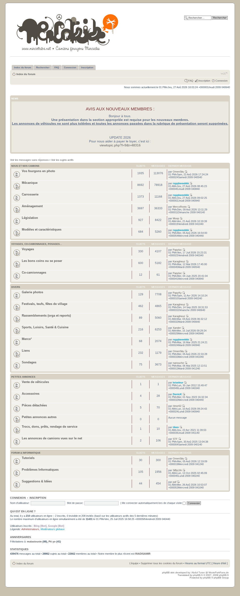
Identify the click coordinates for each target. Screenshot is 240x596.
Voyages (28, 249)
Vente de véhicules (35, 382)
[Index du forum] (67, 32)
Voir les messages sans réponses (29, 160)
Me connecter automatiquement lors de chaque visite (152, 503)
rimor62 (177, 406)
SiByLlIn (177, 470)
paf (174, 481)
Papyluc (177, 249)
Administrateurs (30, 529)
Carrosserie (30, 194)
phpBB (207, 577)
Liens (26, 350)
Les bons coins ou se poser (42, 261)
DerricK (177, 394)
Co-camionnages (34, 272)
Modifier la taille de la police (224, 73)
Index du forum (25, 74)
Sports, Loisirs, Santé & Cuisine (45, 327)
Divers (15, 287)
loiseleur (178, 382)
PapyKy (177, 292)
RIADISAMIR (142, 553)
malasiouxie (34, 541)
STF (175, 438)
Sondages (29, 362)
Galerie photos (32, 292)
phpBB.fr (198, 575)
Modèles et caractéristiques (41, 229)
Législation (30, 218)
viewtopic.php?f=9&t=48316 (120, 145)
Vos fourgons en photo (38, 171)
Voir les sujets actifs (62, 160)
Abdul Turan (198, 572)
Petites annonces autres (39, 417)
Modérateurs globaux (53, 529)
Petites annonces (23, 377)
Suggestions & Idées (37, 481)
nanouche (178, 362)
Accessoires (30, 393)
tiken (176, 427)
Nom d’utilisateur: (20, 503)
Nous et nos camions (25, 166)
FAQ (190, 80)
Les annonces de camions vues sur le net (52, 438)
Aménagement (32, 206)
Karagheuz (179, 261)
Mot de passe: (75, 503)
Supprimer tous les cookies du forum (162, 563)
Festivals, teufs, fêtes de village (44, 304)
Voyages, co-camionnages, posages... (36, 244)
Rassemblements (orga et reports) (46, 315)
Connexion (221, 80)
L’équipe (134, 563)
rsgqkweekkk (181, 183)
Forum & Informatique (26, 453)
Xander (177, 327)
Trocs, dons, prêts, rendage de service (49, 426)
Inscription (204, 80)
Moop (176, 218)
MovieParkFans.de (219, 572)
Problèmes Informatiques (40, 469)
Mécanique (30, 182)
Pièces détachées (34, 405)
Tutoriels (28, 458)
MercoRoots (180, 206)
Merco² (27, 339)
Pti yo (52, 541)
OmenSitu (178, 171)
